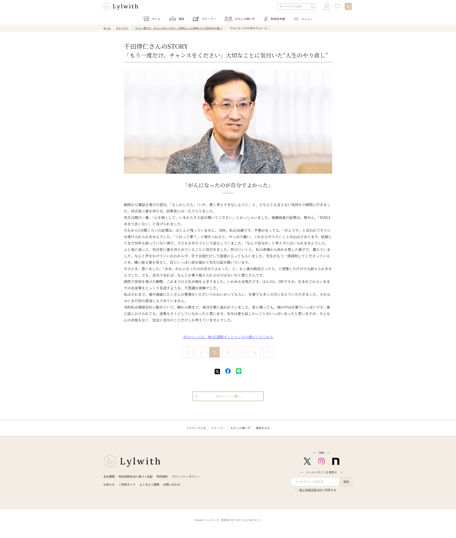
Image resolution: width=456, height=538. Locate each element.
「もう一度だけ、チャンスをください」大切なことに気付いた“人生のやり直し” (178, 28)
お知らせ (109, 484)
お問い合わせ (171, 484)
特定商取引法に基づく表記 (135, 476)
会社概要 (109, 476)
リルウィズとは (196, 428)
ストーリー (122, 28)
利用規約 (162, 476)
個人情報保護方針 (310, 490)
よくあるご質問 (149, 484)
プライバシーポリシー (186, 476)
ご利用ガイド (127, 484)
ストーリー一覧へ (228, 396)
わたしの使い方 (240, 428)
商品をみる (263, 428)
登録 (346, 482)
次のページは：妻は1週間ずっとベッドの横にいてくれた (228, 336)
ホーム (107, 28)
